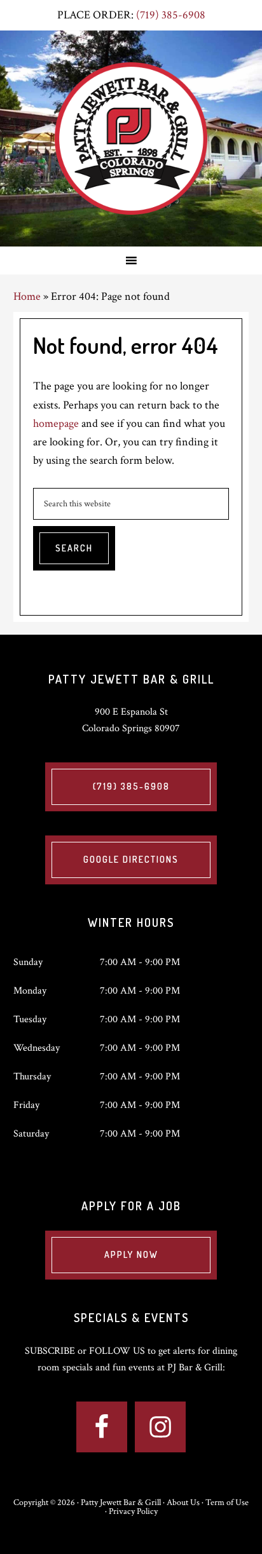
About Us (183, 1502)
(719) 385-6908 (170, 15)
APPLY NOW (131, 1254)
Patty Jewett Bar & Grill (131, 138)
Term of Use (227, 1502)
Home (27, 296)
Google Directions (131, 859)
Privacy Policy (133, 1511)
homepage (56, 423)
